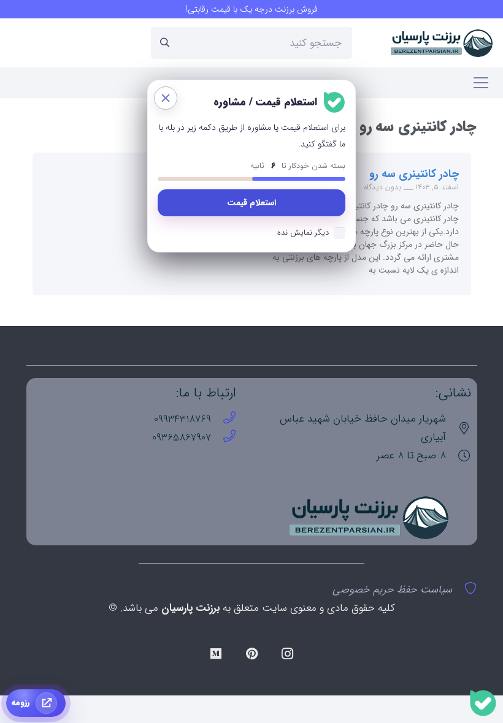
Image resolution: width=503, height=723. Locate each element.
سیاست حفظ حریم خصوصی (392, 589)
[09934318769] (223, 420)
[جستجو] (165, 43)
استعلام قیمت (251, 203)
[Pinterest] (251, 653)
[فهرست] (480, 82)
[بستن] (165, 98)
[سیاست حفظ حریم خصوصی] (464, 590)
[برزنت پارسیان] (442, 43)
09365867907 (181, 438)
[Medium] (216, 653)
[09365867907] (223, 438)
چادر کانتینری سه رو (414, 174)
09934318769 (182, 419)
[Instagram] (287, 653)
